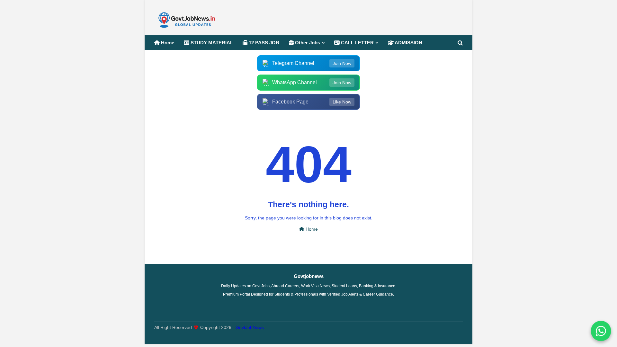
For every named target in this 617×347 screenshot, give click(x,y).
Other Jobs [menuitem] (307, 42)
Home (311, 229)
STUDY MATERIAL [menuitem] (211, 42)
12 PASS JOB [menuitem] (263, 42)
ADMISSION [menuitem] (408, 42)
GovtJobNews (250, 327)
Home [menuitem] (167, 42)
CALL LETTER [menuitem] (357, 42)
